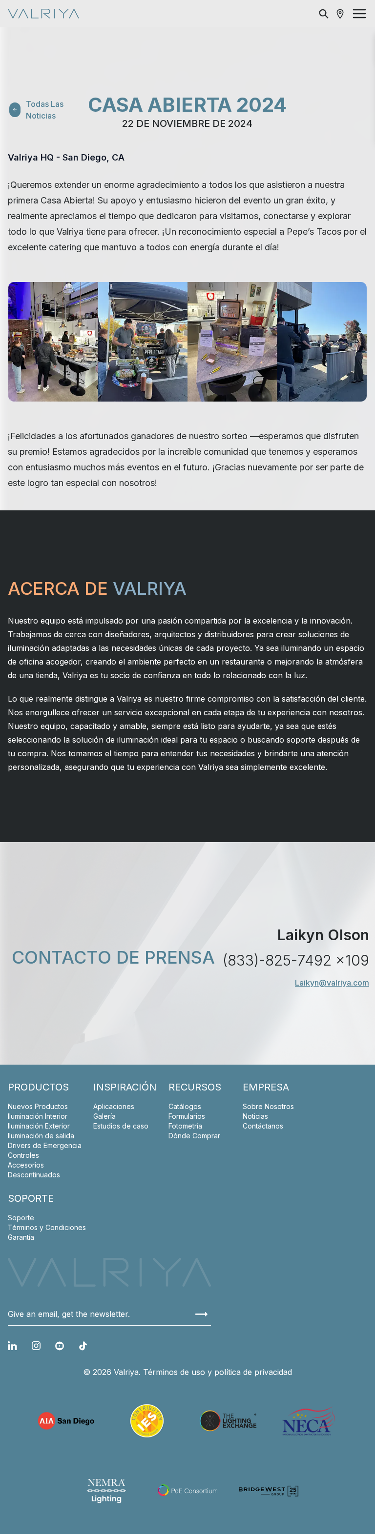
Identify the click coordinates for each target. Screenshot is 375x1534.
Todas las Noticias (44, 110)
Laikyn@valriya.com (332, 983)
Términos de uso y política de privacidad (217, 1372)
